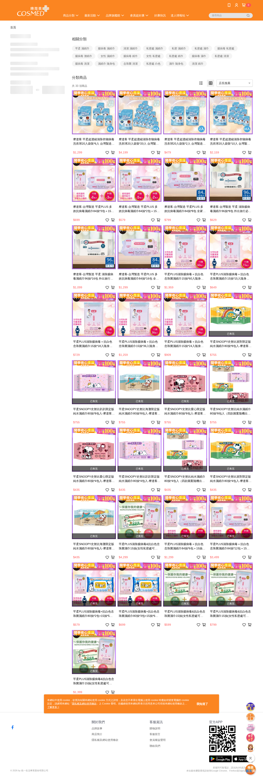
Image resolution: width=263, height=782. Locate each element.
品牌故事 (97, 728)
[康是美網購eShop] (33, 10)
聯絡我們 (155, 745)
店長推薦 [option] (224, 83)
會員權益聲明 (158, 739)
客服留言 (155, 734)
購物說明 (155, 728)
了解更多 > (53, 707)
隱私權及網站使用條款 (105, 739)
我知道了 (202, 703)
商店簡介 (97, 734)
